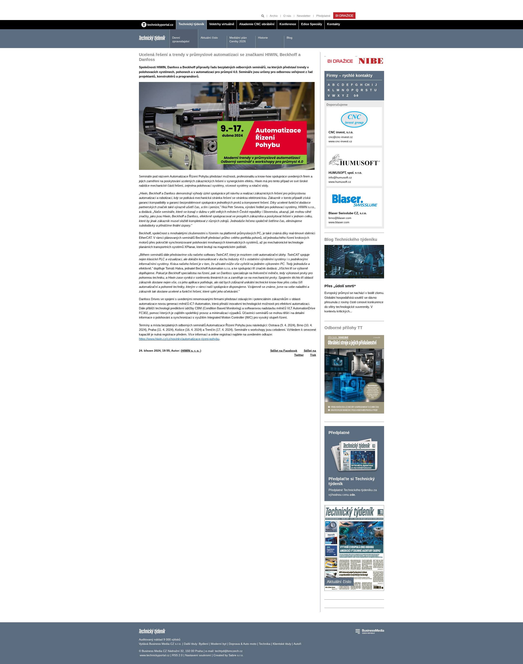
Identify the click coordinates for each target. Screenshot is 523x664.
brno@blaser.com (340, 218)
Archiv (274, 15)
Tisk (313, 355)
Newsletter (304, 15)
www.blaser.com (339, 222)
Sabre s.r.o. (236, 655)
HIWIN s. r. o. (191, 350)
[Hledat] (262, 15)
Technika (264, 643)
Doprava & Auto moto (242, 643)
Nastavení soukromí (198, 655)
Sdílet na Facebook (283, 350)
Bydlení (203, 643)
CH (367, 84)
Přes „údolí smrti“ (340, 286)
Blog (289, 37)
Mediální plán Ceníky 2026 (238, 39)
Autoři (297, 643)
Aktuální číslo (209, 37)
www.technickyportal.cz (155, 655)
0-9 (356, 95)
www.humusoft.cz (340, 181)
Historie (263, 37)
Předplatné (323, 15)
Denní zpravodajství (180, 39)
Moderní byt (218, 643)
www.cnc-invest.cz (340, 141)
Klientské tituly (282, 643)
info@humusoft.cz (340, 177)
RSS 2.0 (177, 655)
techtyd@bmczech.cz (229, 651)
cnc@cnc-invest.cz (341, 137)
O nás (287, 15)
